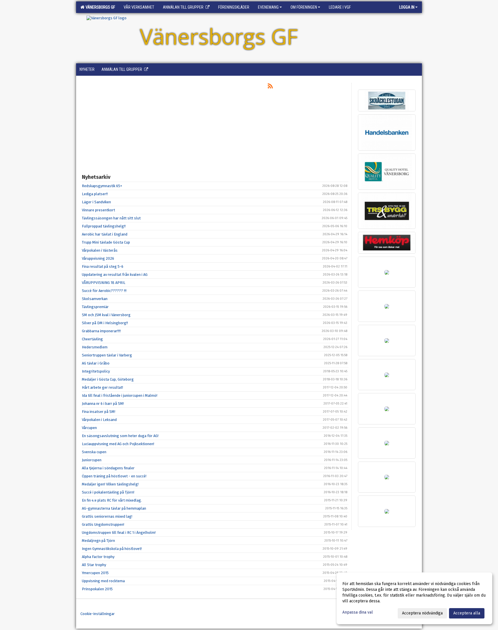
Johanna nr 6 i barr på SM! (103, 403)
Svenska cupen (94, 452)
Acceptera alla (466, 613)
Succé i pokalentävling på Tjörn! (108, 492)
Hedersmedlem (94, 347)
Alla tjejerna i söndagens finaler (108, 468)
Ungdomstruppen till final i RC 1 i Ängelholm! (119, 532)
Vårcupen (89, 428)
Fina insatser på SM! (98, 411)
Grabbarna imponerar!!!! (101, 331)
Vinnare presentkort (98, 210)
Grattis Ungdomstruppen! (103, 524)
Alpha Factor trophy (98, 557)
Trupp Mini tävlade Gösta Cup (106, 242)
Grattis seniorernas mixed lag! (107, 516)
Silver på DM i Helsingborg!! (105, 323)
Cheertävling (92, 339)
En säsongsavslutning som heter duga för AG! (120, 436)
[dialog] (414, 598)
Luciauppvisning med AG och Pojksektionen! (118, 444)
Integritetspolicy (96, 371)
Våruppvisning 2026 (98, 258)
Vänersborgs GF (99, 7)
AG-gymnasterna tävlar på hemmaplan (114, 508)
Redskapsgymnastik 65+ (102, 186)
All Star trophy (94, 565)
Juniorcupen (91, 460)
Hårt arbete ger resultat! (102, 387)
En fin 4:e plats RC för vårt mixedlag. (112, 500)
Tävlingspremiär (95, 307)
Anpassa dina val (357, 612)
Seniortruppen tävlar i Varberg (107, 355)
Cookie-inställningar (97, 614)
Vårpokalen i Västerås (100, 250)
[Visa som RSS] (270, 87)
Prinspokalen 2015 (97, 589)
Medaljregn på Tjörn (98, 540)
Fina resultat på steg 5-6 (102, 266)
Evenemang (268, 7)
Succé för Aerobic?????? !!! (104, 291)
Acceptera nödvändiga (422, 613)
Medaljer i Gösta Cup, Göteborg (108, 379)
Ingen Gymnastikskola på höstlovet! (112, 548)
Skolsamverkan (94, 299)
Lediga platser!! (95, 194)
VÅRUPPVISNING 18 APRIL (103, 282)
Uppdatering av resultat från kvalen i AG (115, 274)
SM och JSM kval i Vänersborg (106, 315)
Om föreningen (303, 7)
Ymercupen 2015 (95, 573)
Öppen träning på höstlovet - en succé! (114, 476)
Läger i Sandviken (96, 202)
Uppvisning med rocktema (103, 581)
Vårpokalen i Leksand (99, 420)
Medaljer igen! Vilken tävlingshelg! (110, 484)
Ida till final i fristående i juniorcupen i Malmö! (119, 395)
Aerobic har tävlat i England (104, 234)
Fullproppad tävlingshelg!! (104, 226)
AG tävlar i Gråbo (96, 363)
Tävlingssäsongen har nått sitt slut (111, 218)
